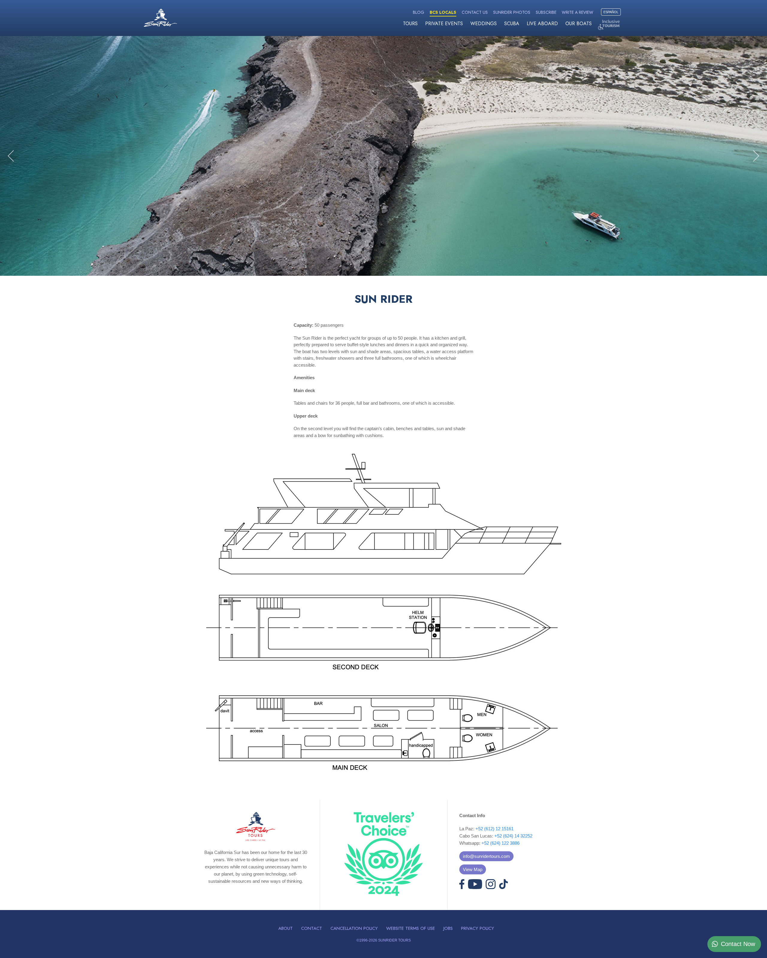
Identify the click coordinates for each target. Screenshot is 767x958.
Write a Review (577, 12)
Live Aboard (542, 23)
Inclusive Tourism (609, 24)
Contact (311, 928)
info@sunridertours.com (486, 856)
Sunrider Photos (511, 12)
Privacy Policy (477, 928)
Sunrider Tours (160, 18)
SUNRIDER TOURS (394, 940)
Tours (410, 23)
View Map (472, 869)
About (285, 928)
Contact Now (738, 944)
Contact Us (475, 12)
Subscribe (546, 12)
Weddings (483, 23)
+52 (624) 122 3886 (500, 843)
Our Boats (578, 23)
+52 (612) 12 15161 (494, 828)
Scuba (511, 23)
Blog (418, 12)
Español (610, 12)
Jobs (448, 928)
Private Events (444, 23)
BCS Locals (443, 12)
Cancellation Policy (354, 928)
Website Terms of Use (410, 928)
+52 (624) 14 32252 (513, 835)
